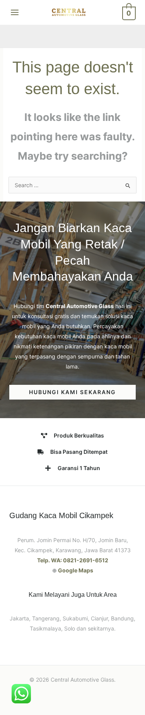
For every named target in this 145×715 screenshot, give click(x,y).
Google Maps (75, 570)
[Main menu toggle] (14, 12)
